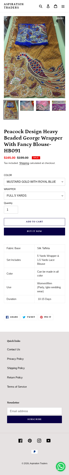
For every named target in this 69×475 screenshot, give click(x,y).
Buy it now (34, 231)
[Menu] (63, 6)
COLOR (8, 175)
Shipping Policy (16, 368)
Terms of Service (17, 386)
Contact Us (13, 349)
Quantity (8, 203)
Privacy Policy (15, 358)
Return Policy (15, 377)
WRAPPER (10, 189)
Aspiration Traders (14, 6)
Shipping (24, 163)
